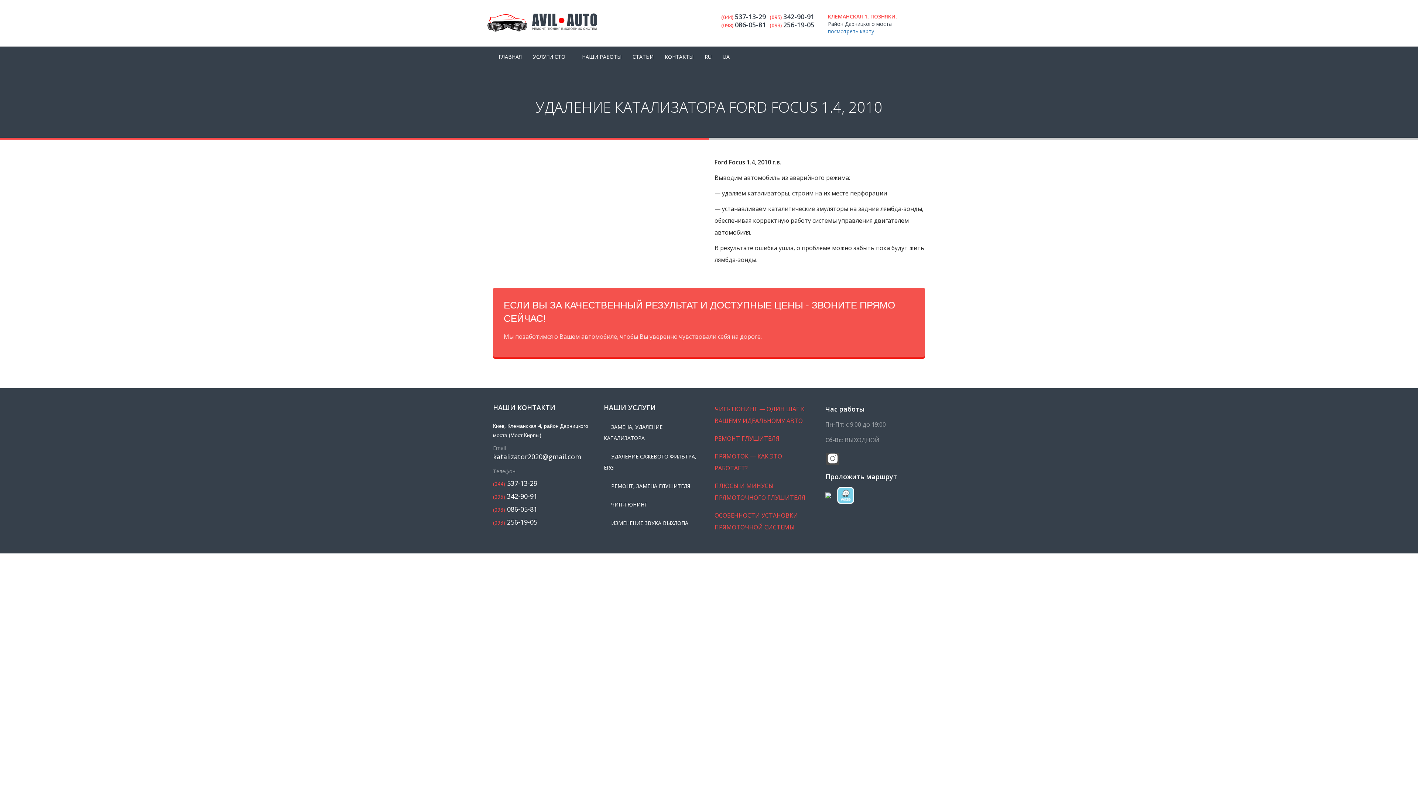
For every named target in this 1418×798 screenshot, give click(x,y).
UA (726, 56)
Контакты (679, 56)
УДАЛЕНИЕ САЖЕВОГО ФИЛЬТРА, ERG (650, 462)
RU (708, 56)
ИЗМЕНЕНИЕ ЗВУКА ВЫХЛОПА (649, 522)
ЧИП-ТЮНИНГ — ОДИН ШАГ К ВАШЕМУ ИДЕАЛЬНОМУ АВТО (760, 415)
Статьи (643, 56)
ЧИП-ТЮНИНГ (629, 504)
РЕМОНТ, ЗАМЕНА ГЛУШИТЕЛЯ (650, 486)
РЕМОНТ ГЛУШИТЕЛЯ (747, 438)
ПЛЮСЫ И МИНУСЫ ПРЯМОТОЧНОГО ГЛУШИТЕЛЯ (760, 492)
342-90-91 (515, 496)
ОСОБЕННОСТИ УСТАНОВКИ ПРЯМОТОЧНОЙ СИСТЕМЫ (756, 521)
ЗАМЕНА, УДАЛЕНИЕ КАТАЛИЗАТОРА (633, 432)
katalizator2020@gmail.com (537, 457)
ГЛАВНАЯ (510, 56)
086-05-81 (515, 509)
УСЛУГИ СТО (549, 56)
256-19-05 (515, 522)
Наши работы (601, 56)
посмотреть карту (851, 31)
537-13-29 (515, 483)
